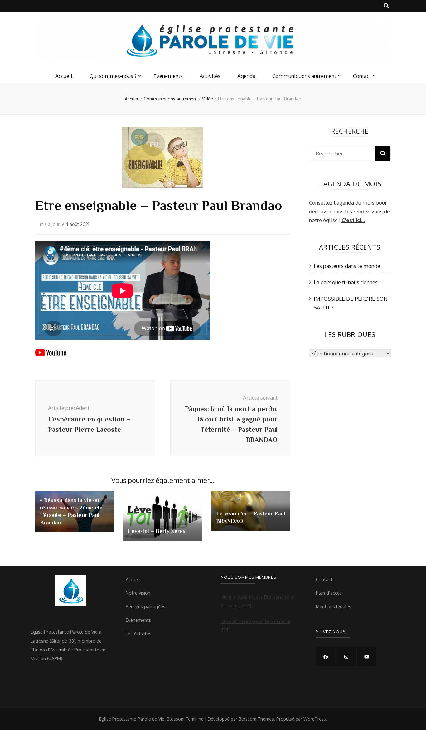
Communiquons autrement (304, 76)
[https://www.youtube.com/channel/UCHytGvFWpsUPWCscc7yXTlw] (366, 656)
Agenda (246, 76)
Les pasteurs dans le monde (347, 266)
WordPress (314, 719)
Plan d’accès (329, 593)
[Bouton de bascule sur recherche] (386, 6)
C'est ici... (353, 220)
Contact (362, 76)
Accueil (64, 76)
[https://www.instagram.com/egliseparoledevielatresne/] (346, 656)
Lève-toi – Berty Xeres (157, 531)
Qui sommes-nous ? (113, 76)
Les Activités (138, 633)
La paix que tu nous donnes (346, 282)
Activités (210, 76)
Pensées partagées (145, 606)
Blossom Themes (256, 719)
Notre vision (138, 593)
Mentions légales (333, 606)
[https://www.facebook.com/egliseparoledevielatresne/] (325, 656)
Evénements (168, 76)
